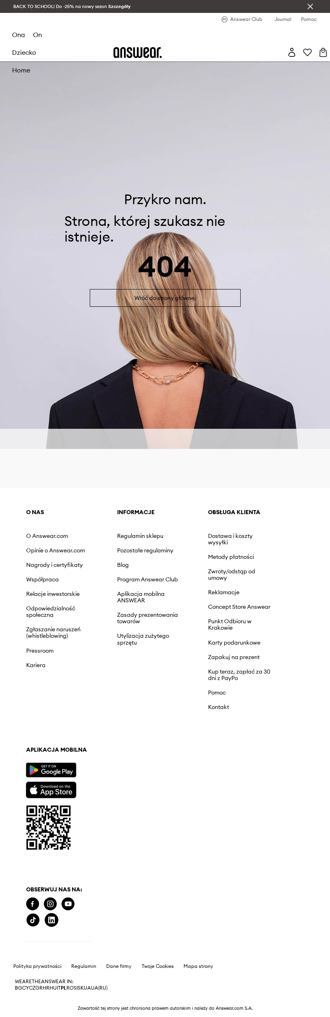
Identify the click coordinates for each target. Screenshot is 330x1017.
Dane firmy (119, 966)
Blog (123, 564)
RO (70, 988)
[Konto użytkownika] (292, 52)
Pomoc (217, 692)
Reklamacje (223, 592)
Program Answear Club (147, 579)
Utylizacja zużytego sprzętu (143, 639)
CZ (32, 988)
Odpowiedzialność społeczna (50, 611)
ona (18, 35)
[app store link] (51, 788)
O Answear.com (47, 536)
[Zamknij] (310, 6)
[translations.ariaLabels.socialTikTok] (33, 920)
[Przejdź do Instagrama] (50, 904)
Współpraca (42, 579)
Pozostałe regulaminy (145, 550)
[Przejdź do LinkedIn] (51, 920)
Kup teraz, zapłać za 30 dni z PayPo (239, 675)
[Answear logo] (137, 52)
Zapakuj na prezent (234, 657)
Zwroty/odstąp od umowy (231, 574)
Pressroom (40, 650)
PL (63, 988)
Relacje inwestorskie (53, 593)
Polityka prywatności (37, 966)
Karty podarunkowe (234, 642)
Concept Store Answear (239, 606)
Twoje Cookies (158, 966)
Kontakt (218, 707)
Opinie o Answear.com (55, 550)
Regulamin (83, 966)
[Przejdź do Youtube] (68, 904)
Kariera (35, 665)
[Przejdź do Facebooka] (32, 904)
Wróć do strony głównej (165, 298)
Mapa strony (198, 966)
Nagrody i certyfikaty (54, 564)
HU (53, 988)
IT (59, 988)
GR (39, 988)
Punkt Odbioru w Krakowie (230, 624)
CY (25, 988)
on (37, 35)
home (21, 70)
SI (76, 988)
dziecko (24, 52)
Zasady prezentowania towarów (147, 618)
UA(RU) (99, 988)
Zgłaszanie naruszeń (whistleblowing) (53, 632)
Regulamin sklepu (140, 536)
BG (18, 988)
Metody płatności (231, 556)
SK (81, 988)
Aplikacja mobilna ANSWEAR (141, 597)
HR (46, 988)
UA (87, 988)
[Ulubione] (307, 52)
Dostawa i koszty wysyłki (230, 539)
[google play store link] (51, 770)
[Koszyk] (323, 52)
